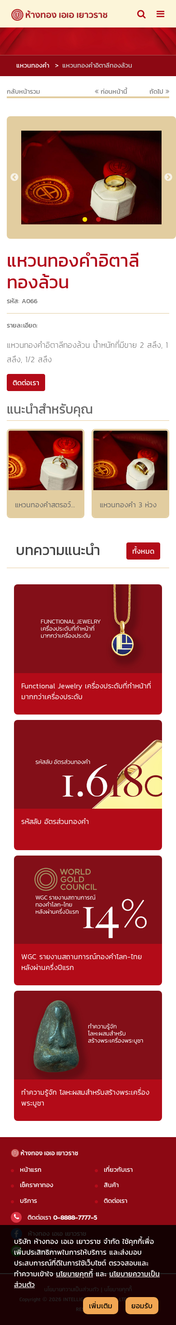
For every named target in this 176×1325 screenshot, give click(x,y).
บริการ (28, 1201)
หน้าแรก (31, 1170)
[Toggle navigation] (141, 14)
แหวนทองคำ (32, 65)
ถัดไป (157, 91)
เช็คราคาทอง (36, 1185)
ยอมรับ (142, 1305)
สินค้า (111, 1185)
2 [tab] (98, 219)
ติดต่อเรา (115, 1201)
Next (168, 177)
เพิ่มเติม (100, 1305)
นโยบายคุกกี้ (74, 1273)
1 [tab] (84, 219)
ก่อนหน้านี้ (112, 91)
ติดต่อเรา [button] (26, 382)
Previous (14, 177)
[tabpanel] (91, 177)
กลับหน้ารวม (23, 91)
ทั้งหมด (143, 551)
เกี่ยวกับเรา (118, 1170)
